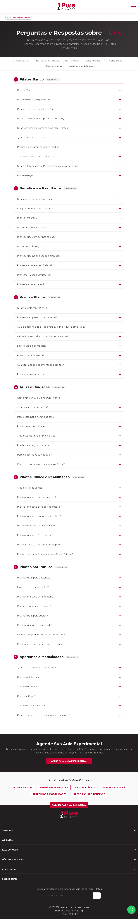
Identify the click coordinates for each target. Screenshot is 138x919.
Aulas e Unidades (94, 61)
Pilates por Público (53, 66)
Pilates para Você (113, 787)
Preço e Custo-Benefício (89, 794)
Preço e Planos (72, 61)
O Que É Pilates (22, 787)
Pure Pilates (66, 6)
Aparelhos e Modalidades (81, 66)
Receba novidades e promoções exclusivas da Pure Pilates (69, 889)
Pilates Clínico (115, 61)
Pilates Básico (22, 61)
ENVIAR (97, 895)
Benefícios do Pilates (54, 787)
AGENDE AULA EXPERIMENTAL (69, 805)
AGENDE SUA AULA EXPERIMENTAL (69, 761)
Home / (9, 17)
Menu (133, 6)
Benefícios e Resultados (47, 61)
